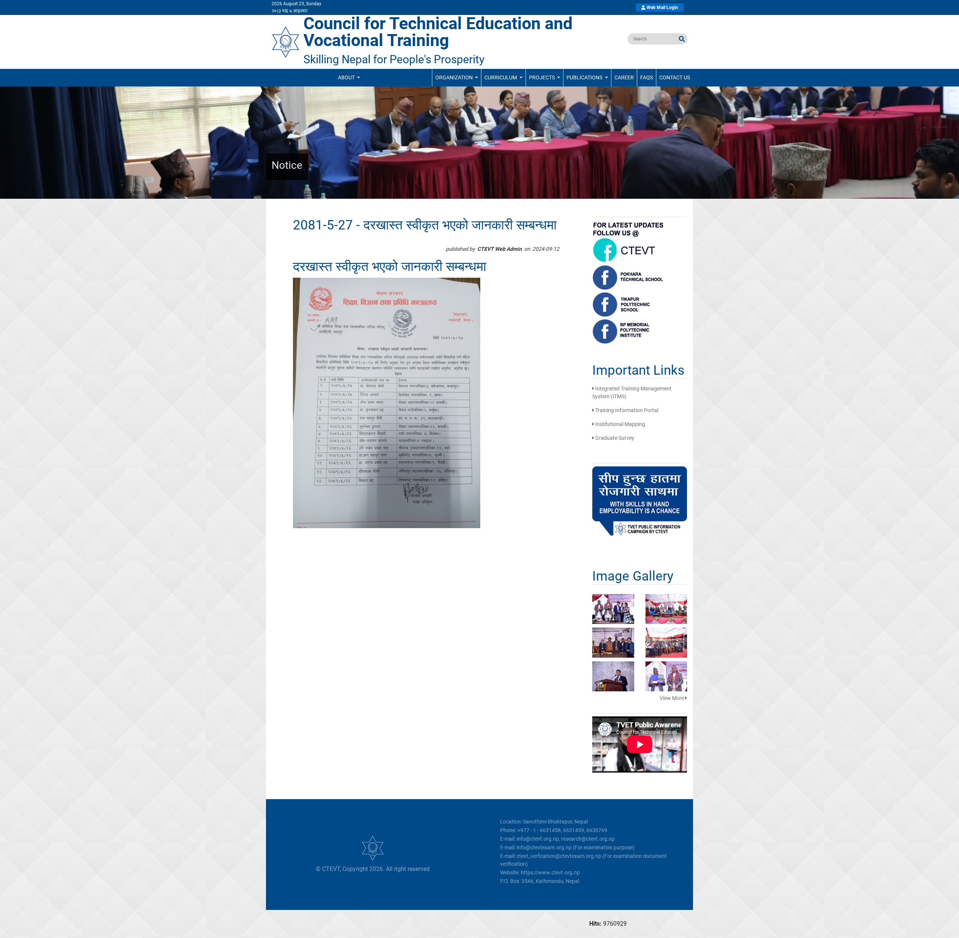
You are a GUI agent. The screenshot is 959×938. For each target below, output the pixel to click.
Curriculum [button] (501, 77)
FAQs (646, 77)
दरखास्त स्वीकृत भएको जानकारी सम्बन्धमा (389, 266)
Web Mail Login (661, 7)
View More (672, 698)
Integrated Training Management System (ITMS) (632, 392)
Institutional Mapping (619, 424)
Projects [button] (542, 77)
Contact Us (674, 77)
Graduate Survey (614, 438)
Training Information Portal (626, 410)
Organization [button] (454, 77)
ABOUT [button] (347, 77)
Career (624, 77)
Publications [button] (584, 77)
